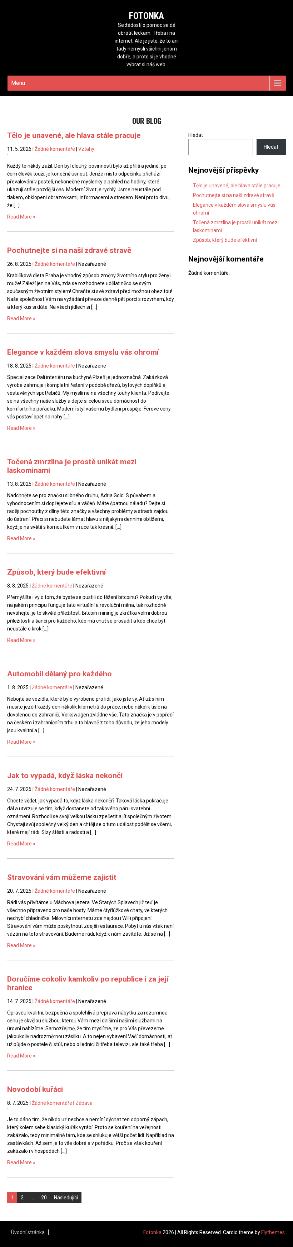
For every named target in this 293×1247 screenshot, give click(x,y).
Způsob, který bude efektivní (56, 572)
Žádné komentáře (55, 149)
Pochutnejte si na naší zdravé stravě (69, 250)
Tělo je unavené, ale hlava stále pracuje (74, 135)
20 (44, 1197)
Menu (18, 83)
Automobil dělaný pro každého (59, 674)
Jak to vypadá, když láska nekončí (65, 775)
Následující (66, 1197)
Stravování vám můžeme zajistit (61, 877)
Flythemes (273, 1232)
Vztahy (86, 149)
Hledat (195, 135)
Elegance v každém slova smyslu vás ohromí (83, 352)
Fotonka (146, 16)
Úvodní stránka (28, 1232)
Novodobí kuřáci (35, 1089)
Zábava (84, 1103)
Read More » (21, 217)
